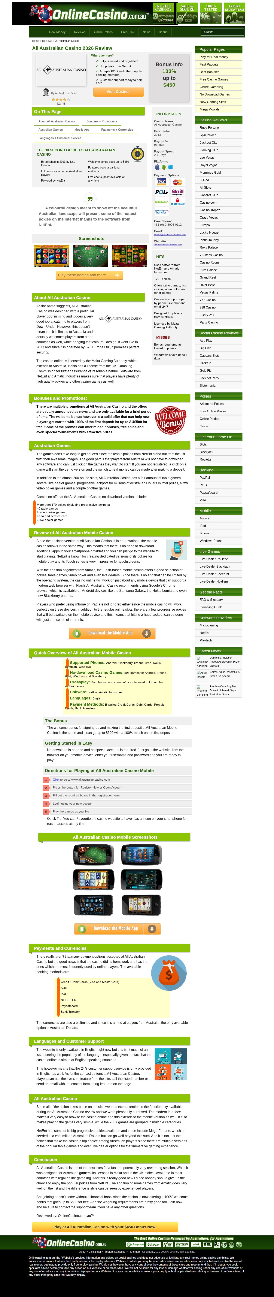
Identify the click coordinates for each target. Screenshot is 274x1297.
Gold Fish (206, 370)
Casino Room (209, 262)
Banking (206, 470)
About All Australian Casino (57, 121)
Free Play (127, 32)
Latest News (210, 651)
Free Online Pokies (213, 411)
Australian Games (51, 129)
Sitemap (135, 1251)
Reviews (79, 32)
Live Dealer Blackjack (215, 566)
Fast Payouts (209, 64)
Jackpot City (208, 142)
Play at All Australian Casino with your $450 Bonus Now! (105, 1227)
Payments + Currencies (117, 129)
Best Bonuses (209, 72)
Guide (204, 426)
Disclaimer (95, 1251)
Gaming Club (209, 150)
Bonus (163, 32)
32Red (204, 180)
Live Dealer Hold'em (214, 581)
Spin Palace (208, 135)
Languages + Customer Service (60, 138)
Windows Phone (211, 541)
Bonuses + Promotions (101, 121)
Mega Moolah (209, 109)
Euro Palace (208, 270)
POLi (203, 485)
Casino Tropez (210, 210)
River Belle (207, 285)
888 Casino (208, 307)
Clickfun (205, 363)
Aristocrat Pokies (212, 403)
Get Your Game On (216, 437)
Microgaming (209, 625)
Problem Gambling (114, 1251)
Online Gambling (211, 87)
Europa (205, 225)
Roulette (205, 459)
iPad (203, 526)
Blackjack (206, 452)
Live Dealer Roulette (214, 559)
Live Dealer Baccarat (214, 574)
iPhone (204, 533)
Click (56, 779)
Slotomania (207, 385)
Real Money (57, 32)
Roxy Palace (209, 247)
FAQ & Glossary (211, 599)
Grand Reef (208, 277)
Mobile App (81, 129)
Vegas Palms (209, 292)
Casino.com (208, 202)
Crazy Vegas (209, 217)
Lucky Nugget (209, 232)
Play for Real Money (214, 57)
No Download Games (215, 94)
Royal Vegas (208, 165)
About (82, 1251)
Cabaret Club (209, 195)
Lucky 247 (207, 315)
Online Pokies (103, 32)
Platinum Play (209, 240)
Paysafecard (208, 492)
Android (205, 518)
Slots (203, 444)
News (146, 32)
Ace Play (206, 340)
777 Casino (208, 300)
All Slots (205, 187)
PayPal (205, 477)
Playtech (206, 640)
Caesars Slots (210, 355)
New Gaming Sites (213, 102)
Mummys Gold (210, 172)
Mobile (205, 511)
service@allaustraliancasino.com (170, 234)
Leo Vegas (207, 157)
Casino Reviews (213, 120)
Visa (203, 500)
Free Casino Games (214, 79)
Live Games (210, 551)
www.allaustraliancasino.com (168, 244)
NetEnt (204, 633)
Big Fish (205, 348)
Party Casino (209, 322)
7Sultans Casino (211, 255)
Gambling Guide (211, 607)
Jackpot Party (209, 378)
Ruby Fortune (209, 127)
